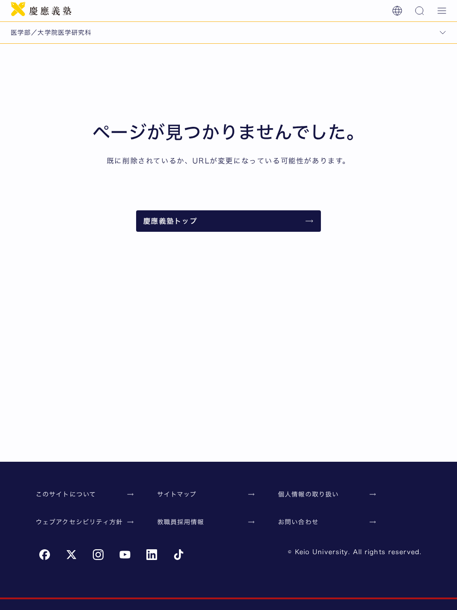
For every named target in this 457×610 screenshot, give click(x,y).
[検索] (419, 10)
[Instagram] (98, 554)
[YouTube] (125, 554)
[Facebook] (44, 554)
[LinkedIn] (151, 554)
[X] (71, 554)
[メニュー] (442, 10)
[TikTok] (178, 554)
